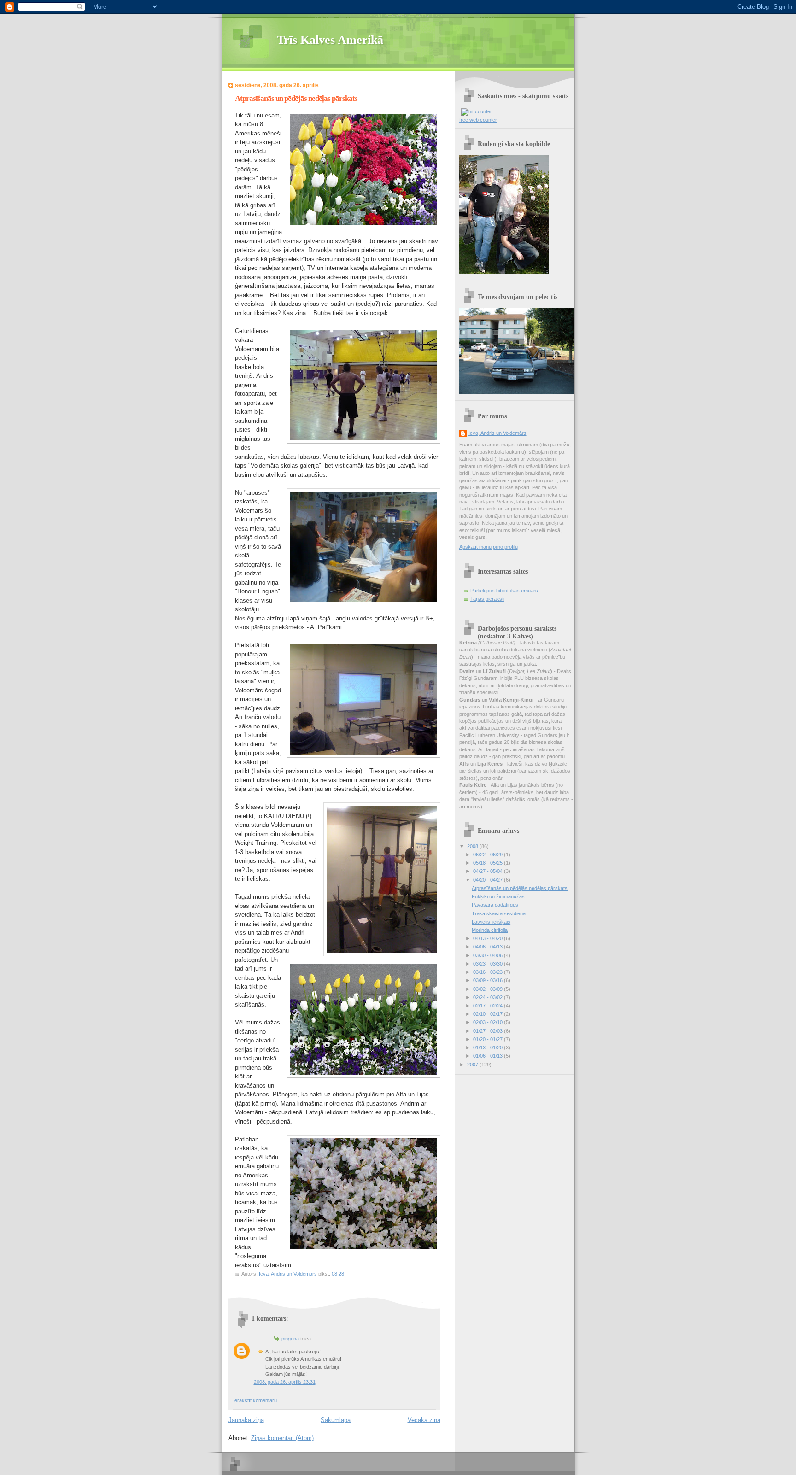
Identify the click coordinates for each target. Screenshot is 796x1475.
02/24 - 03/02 (488, 997)
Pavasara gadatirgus (495, 904)
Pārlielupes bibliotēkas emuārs (504, 590)
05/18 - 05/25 (488, 863)
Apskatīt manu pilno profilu (488, 547)
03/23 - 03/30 (488, 963)
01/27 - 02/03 (488, 1031)
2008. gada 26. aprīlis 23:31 (285, 1382)
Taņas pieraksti (487, 599)
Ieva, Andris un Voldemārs (497, 433)
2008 (473, 846)
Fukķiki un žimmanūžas (498, 896)
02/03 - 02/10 (488, 1022)
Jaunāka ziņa (246, 1419)
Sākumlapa (336, 1419)
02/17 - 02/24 (488, 1005)
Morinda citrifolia (490, 930)
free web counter (478, 120)
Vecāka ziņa (424, 1419)
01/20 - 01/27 (488, 1039)
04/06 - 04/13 (488, 946)
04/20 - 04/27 (488, 880)
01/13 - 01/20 (488, 1047)
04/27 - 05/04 (488, 871)
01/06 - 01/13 (488, 1056)
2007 (473, 1064)
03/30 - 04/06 (488, 955)
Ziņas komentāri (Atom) (282, 1437)
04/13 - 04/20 (488, 938)
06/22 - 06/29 (488, 854)
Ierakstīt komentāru (255, 1400)
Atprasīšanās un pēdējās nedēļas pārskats (520, 888)
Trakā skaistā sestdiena (499, 913)
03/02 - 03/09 (488, 989)
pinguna (290, 1338)
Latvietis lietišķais (491, 922)
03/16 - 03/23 (488, 972)
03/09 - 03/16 (488, 980)
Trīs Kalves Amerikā (330, 40)
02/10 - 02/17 (488, 1014)
